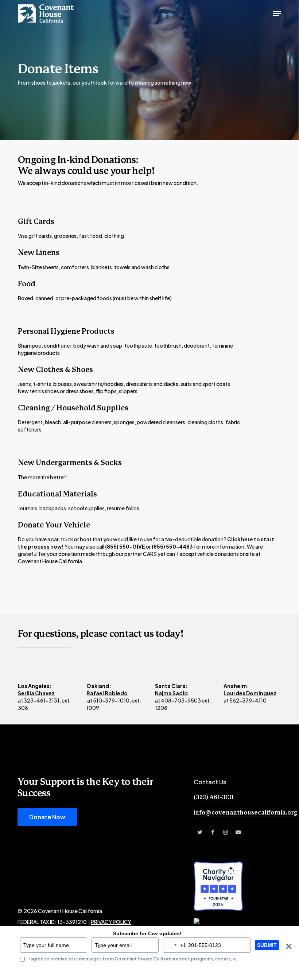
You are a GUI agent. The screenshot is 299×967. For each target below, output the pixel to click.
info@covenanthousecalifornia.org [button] (245, 813)
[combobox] (174, 945)
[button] (277, 13)
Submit (267, 945)
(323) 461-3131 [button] (214, 797)
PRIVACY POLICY (111, 921)
